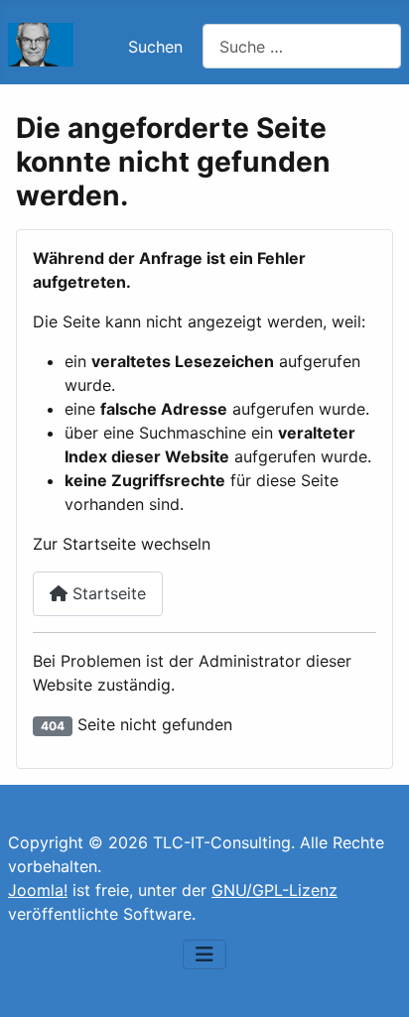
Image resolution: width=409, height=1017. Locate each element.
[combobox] (302, 46)
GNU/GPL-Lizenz (274, 890)
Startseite (107, 593)
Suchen (155, 47)
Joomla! (38, 890)
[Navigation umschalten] (204, 954)
